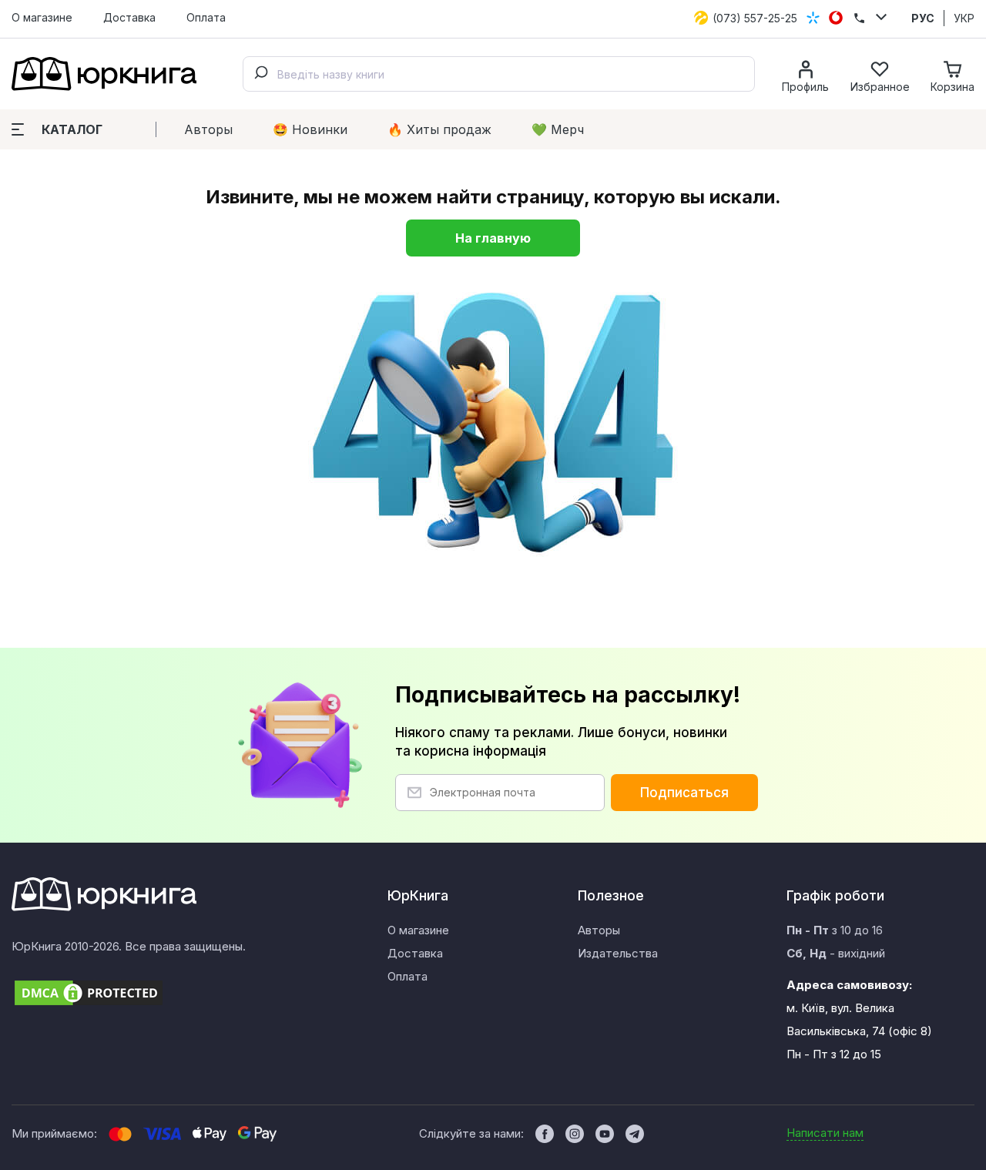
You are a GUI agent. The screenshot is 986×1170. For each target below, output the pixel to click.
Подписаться (684, 792)
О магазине (42, 17)
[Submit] (260, 74)
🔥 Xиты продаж (439, 129)
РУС (922, 18)
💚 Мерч (558, 129)
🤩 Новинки (310, 129)
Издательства (618, 953)
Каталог (72, 129)
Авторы (208, 129)
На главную (493, 238)
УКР (964, 18)
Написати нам (825, 1132)
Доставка (129, 17)
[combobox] (499, 74)
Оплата (206, 17)
